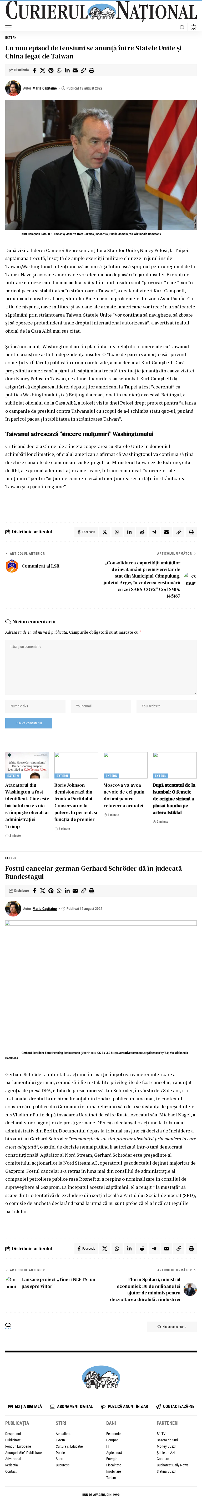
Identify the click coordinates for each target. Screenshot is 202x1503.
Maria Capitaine (45, 88)
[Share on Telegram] (154, 532)
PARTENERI (168, 1423)
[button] (9, 27)
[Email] (75, 70)
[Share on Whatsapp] (59, 70)
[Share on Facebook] (34, 70)
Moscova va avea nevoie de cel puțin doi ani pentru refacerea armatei (124, 795)
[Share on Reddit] (141, 532)
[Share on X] (42, 70)
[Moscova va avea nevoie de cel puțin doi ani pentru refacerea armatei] (126, 765)
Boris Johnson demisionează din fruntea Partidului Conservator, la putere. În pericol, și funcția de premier (75, 802)
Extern (11, 38)
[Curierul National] (101, 11)
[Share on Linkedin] (67, 70)
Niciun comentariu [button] (174, 1327)
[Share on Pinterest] (50, 70)
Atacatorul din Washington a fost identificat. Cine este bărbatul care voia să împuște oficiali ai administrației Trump (27, 806)
